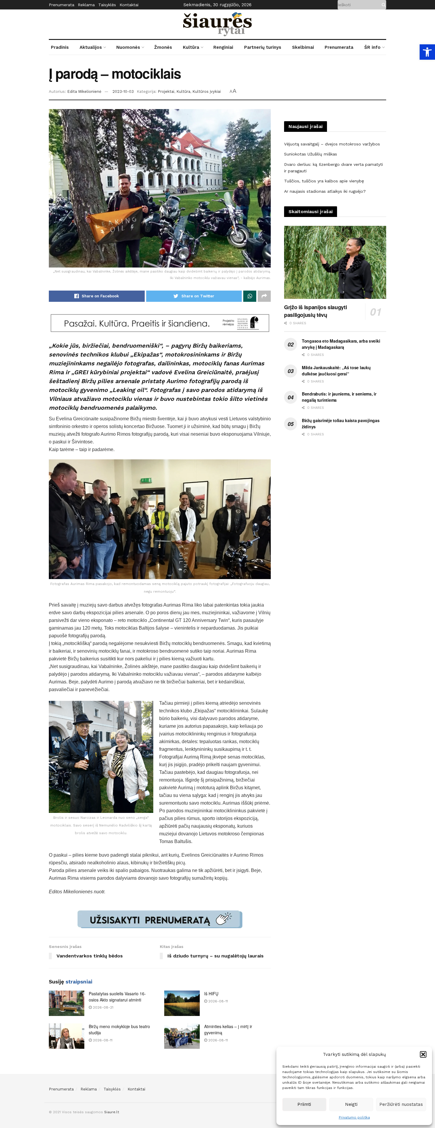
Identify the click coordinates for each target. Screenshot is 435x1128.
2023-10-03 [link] (123, 91)
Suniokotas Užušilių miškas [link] (310, 154)
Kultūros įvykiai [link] (206, 91)
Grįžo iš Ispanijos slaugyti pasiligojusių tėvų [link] (315, 311)
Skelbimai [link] (303, 47)
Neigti (351, 1104)
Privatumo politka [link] (354, 1117)
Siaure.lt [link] (111, 1112)
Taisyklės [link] (107, 4)
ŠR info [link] (372, 47)
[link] (427, 52)
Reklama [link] (86, 4)
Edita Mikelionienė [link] (84, 91)
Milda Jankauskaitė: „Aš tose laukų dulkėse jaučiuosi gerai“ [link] (336, 370)
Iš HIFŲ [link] (211, 993)
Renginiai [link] (223, 47)
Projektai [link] (166, 91)
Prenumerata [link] (61, 4)
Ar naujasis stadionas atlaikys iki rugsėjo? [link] (325, 191)
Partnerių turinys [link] (262, 47)
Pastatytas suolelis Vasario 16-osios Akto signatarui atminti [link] (117, 997)
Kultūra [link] (191, 47)
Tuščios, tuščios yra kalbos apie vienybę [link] (324, 181)
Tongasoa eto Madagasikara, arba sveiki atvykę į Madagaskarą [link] (341, 344)
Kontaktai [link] (129, 4)
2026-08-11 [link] (217, 1001)
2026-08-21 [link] (102, 1007)
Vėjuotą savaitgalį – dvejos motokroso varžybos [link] (332, 144)
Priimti (304, 1104)
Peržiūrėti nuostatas (401, 1104)
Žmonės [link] (163, 47)
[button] (423, 1054)
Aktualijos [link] (91, 47)
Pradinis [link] (60, 47)
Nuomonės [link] (128, 47)
